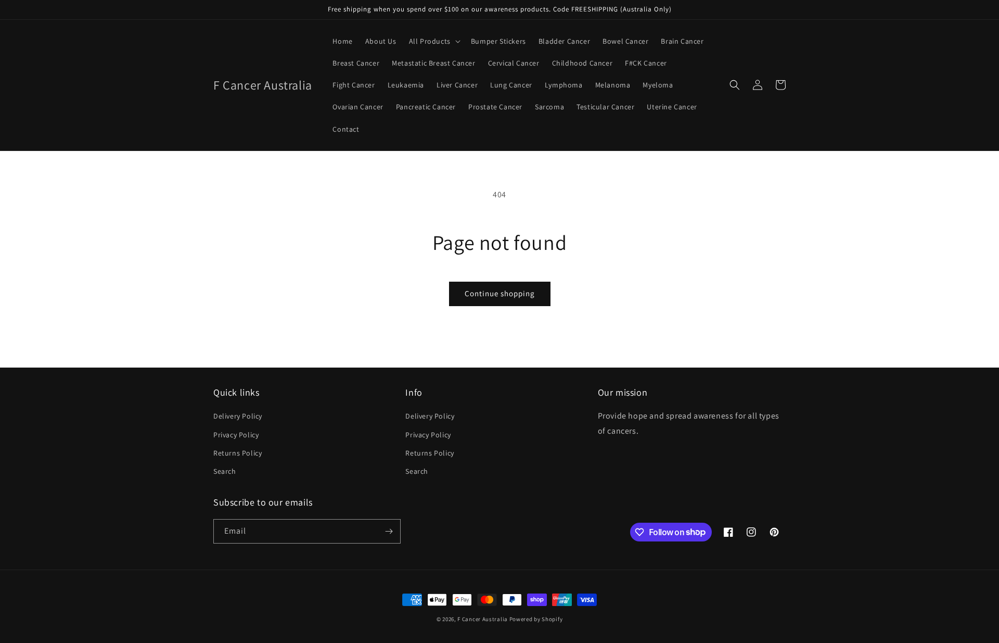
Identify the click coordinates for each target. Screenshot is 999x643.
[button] (434, 41)
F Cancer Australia (482, 619)
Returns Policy (237, 453)
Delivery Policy (237, 416)
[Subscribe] (388, 531)
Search (224, 471)
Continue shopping (500, 293)
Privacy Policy (236, 434)
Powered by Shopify (536, 619)
